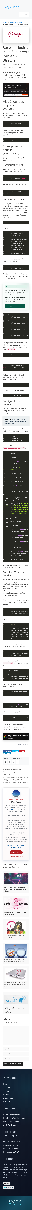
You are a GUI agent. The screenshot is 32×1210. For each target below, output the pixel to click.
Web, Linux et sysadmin (15, 22)
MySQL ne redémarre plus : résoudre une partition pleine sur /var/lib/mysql (16, 1010)
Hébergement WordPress (12, 1152)
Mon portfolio (15, 852)
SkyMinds (5, 22)
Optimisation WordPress (12, 1141)
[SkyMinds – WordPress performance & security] (11, 7)
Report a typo (22, 744)
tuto (8, 774)
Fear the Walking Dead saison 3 (16, 782)
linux (12, 772)
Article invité (8, 1098)
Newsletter (7, 1094)
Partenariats (8, 1101)
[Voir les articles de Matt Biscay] (16, 794)
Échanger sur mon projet (15, 306)
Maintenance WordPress (12, 1121)
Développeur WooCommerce (14, 1118)
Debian (7, 772)
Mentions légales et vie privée (15, 1202)
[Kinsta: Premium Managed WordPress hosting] (16, 90)
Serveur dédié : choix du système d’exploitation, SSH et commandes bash (15, 984)
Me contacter (15, 856)
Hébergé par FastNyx (15, 1204)
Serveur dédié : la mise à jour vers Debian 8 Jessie (15, 913)
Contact (6, 1091)
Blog (5, 1084)
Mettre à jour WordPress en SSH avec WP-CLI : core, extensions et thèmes (15, 889)
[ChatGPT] (5, 762)
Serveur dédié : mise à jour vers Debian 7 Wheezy (14, 937)
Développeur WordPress (12, 1114)
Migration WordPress (11, 1148)
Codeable (13, 809)
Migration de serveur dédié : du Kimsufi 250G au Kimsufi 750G (14, 960)
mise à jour (19, 772)
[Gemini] (17, 762)
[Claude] (9, 762)
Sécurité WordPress (10, 1145)
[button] (21, 14)
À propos (6, 1087)
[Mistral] (13, 762)
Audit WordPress (9, 1125)
